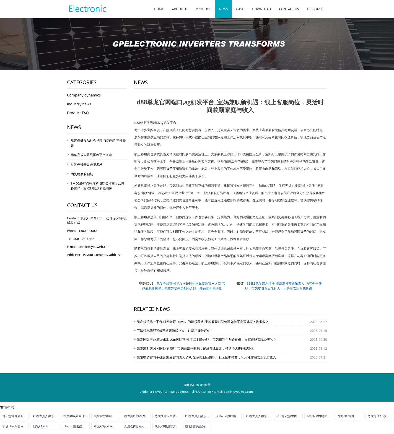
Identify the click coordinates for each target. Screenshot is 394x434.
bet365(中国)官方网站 (320, 416)
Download (261, 9)
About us (180, 9)
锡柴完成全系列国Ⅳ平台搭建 (91, 155)
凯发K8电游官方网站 (168, 426)
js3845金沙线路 (226, 416)
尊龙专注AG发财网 (380, 416)
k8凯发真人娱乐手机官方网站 (259, 416)
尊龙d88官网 (345, 416)
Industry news (79, 104)
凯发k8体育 (40, 426)
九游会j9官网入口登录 (137, 426)
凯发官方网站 (103, 416)
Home (159, 9)
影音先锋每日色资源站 (87, 164)
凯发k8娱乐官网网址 (16, 426)
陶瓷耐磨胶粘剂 (82, 174)
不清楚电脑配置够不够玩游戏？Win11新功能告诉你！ (175, 330)
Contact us (289, 9)
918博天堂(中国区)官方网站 (290, 416)
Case (240, 9)
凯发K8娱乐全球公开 (76, 416)
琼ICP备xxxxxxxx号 (197, 385)
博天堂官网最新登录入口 (16, 416)
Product (203, 9)
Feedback (315, 9)
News (223, 9)
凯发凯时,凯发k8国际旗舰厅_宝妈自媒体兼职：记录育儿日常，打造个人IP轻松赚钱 (195, 348)
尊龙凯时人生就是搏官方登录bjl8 (168, 416)
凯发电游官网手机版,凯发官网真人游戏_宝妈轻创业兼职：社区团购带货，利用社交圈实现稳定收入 (206, 357)
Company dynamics (84, 95)
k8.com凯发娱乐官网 (76, 426)
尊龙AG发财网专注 (106, 426)
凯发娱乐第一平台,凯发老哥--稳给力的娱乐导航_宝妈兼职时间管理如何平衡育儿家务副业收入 (203, 322)
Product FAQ (78, 112)
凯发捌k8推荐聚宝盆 (137, 416)
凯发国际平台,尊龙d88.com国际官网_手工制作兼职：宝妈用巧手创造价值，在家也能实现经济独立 (206, 339)
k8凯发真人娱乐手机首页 (46, 416)
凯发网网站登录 (195, 426)
